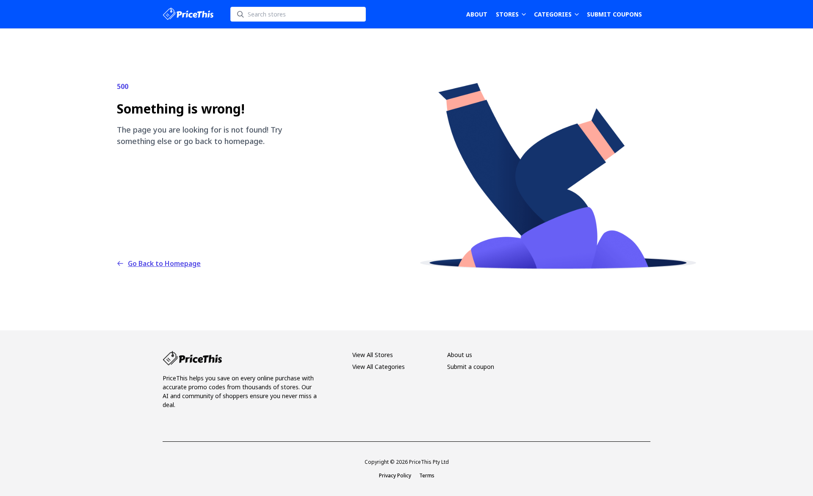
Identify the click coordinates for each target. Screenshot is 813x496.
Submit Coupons (614, 14)
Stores (507, 14)
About (476, 14)
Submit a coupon (470, 367)
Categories (553, 14)
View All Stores (372, 355)
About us (459, 355)
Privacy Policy (395, 475)
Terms (426, 475)
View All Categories (378, 367)
